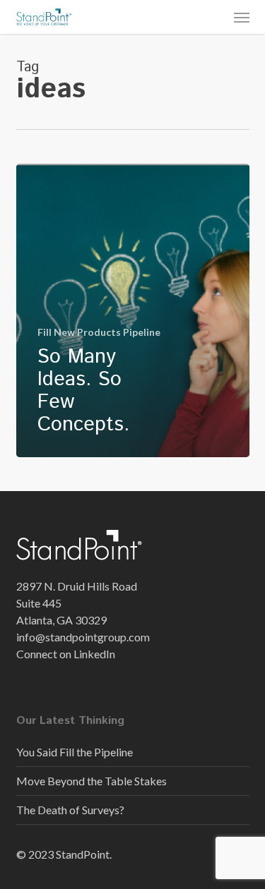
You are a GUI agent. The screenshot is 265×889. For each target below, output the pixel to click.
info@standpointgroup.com (83, 636)
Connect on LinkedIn (65, 653)
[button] (241, 17)
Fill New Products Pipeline (98, 332)
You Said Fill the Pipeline (74, 751)
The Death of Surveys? (70, 809)
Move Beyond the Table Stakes (91, 780)
